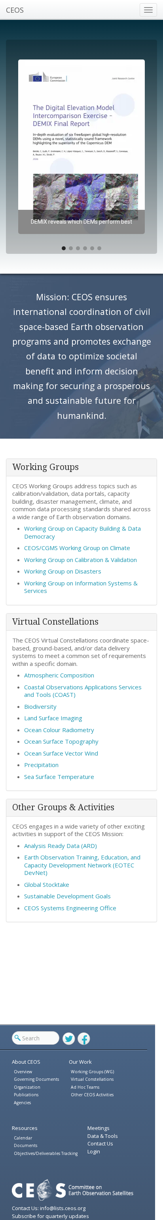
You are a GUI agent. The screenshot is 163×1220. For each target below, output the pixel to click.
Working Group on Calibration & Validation (80, 560)
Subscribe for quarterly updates (50, 1216)
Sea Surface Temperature (59, 777)
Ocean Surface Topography (61, 741)
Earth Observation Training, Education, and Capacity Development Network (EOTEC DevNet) (82, 865)
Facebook (83, 1038)
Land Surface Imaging (53, 718)
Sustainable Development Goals (67, 896)
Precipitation (41, 765)
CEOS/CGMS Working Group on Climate (77, 548)
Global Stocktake (46, 884)
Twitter (68, 1038)
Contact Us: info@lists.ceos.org (48, 1208)
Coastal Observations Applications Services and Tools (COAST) (83, 691)
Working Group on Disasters (62, 571)
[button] (81, 146)
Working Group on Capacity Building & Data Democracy (82, 532)
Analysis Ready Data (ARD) (60, 846)
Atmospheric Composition (59, 675)
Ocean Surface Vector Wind (61, 753)
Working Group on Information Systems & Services (81, 587)
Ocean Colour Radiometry (59, 730)
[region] (81, 147)
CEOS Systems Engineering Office (70, 908)
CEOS (15, 10)
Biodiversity (40, 706)
